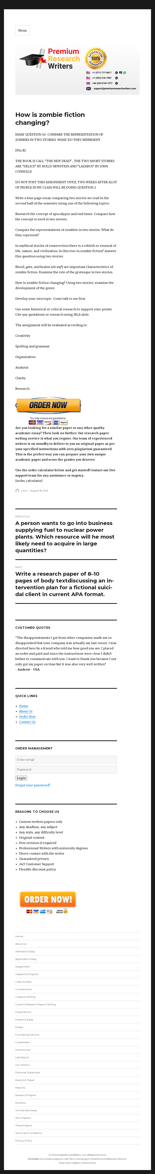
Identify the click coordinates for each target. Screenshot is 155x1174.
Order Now (27, 716)
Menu (22, 30)
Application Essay (25, 958)
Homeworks (22, 1049)
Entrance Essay (24, 1019)
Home (23, 706)
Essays (19, 1027)
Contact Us (27, 722)
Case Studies (23, 981)
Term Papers (23, 1117)
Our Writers (22, 1064)
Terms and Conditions (28, 1132)
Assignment (22, 966)
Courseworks (23, 989)
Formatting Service (27, 1034)
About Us (26, 711)
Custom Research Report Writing (35, 1004)
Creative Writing (25, 996)
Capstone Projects (26, 974)
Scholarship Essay (26, 1110)
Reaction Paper (25, 1080)
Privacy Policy (23, 1140)
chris (24, 490)
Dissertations (23, 1011)
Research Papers (25, 1095)
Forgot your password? (32, 785)
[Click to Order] (66, 411)
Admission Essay (25, 951)
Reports (20, 1087)
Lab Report (22, 1057)
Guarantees (22, 1042)
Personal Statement (27, 1072)
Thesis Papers (23, 1125)
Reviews (20, 1102)
